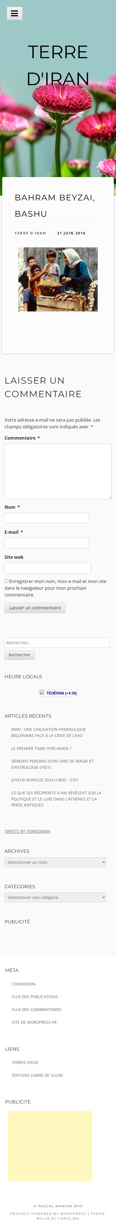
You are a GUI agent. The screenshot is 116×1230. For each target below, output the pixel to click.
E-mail (14, 532)
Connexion (23, 984)
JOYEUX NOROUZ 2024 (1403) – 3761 (45, 780)
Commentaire (22, 438)
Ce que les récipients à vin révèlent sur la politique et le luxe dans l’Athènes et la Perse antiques (56, 799)
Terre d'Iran (30, 233)
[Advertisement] (50, 1146)
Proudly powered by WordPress (48, 1214)
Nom (12, 507)
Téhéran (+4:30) (60, 693)
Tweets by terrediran (27, 831)
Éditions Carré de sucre (37, 1075)
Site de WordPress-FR (34, 1022)
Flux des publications (35, 996)
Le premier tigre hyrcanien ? (41, 748)
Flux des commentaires (37, 1009)
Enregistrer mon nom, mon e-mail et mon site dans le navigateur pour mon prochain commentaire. (55, 588)
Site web (14, 557)
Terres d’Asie (25, 1062)
